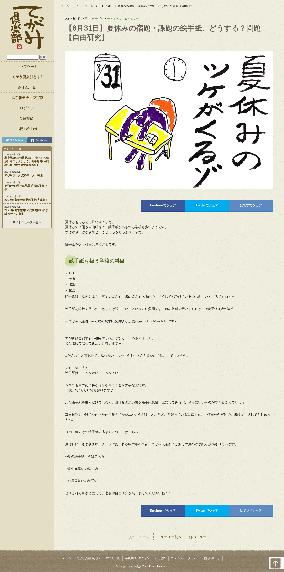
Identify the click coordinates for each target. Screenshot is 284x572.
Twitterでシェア (207, 205)
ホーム (64, 6)
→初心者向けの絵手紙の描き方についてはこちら (101, 432)
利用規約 (160, 558)
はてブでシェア (251, 205)
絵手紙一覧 (113, 558)
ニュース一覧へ (169, 537)
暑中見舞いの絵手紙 (83, 468)
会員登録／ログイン (137, 558)
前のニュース (199, 537)
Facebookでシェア (163, 205)
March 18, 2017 (165, 321)
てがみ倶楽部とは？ (89, 558)
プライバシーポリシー (184, 558)
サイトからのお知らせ (122, 19)
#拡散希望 (225, 309)
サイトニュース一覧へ (27, 222)
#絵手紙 (211, 309)
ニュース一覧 (85, 6)
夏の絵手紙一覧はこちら (86, 456)
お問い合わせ (212, 558)
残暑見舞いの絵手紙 (83, 481)
